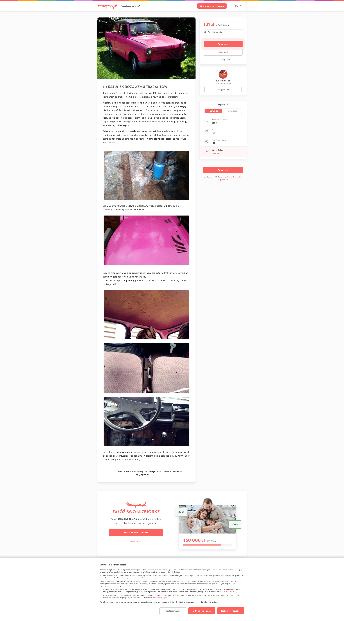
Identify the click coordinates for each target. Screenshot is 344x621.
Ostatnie (213, 111)
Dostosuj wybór (172, 610)
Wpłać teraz (223, 43)
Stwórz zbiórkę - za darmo (212, 5)
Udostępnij (223, 52)
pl (236, 5)
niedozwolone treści (233, 177)
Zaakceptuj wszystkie (231, 610)
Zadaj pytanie (223, 89)
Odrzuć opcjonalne (202, 610)
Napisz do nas (223, 179)
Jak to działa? (136, 541)
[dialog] (172, 589)
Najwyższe (232, 111)
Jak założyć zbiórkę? (130, 5)
